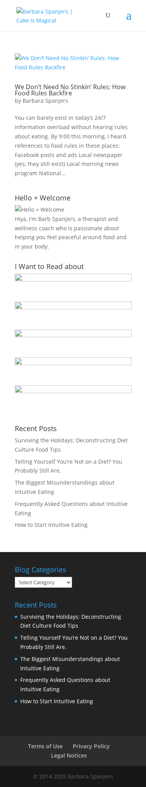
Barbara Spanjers (45, 100)
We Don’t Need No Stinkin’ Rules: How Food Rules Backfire (70, 90)
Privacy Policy (91, 746)
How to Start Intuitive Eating (51, 524)
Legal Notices (69, 755)
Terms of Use (45, 746)
